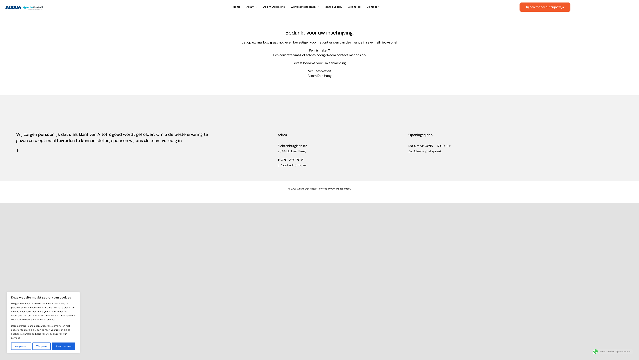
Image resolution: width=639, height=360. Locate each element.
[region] (43, 322)
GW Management (340, 188)
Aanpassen (21, 346)
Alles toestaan (63, 346)
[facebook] (17, 150)
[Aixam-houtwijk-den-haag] (24, 5)
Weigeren (41, 346)
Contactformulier (294, 165)
